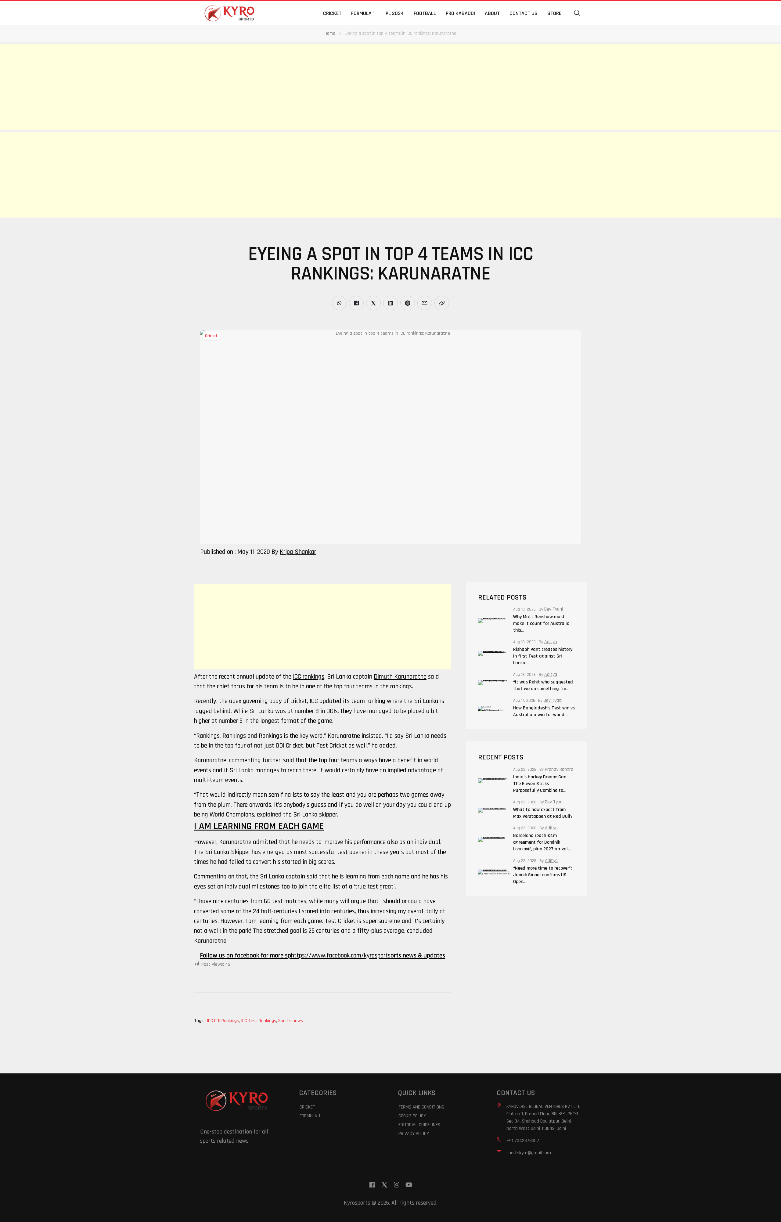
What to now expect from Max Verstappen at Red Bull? (543, 813)
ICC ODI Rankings (223, 1021)
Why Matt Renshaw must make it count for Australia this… (541, 623)
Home (330, 33)
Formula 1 (363, 13)
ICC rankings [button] (308, 676)
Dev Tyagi (553, 609)
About (492, 13)
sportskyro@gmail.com (528, 1153)
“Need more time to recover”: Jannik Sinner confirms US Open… (542, 875)
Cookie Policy (412, 1116)
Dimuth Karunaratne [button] (400, 676)
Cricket (332, 13)
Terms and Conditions (421, 1107)
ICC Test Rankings (259, 1021)
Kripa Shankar (298, 552)
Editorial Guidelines (419, 1125)
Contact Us (523, 13)
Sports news (290, 1021)
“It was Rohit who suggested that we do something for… (543, 685)
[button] (577, 13)
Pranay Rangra (559, 769)
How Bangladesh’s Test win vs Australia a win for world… (544, 711)
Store (554, 13)
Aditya (550, 642)
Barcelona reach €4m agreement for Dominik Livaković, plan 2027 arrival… (542, 842)
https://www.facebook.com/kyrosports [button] (340, 955)
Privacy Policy (413, 1133)
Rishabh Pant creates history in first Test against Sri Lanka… (542, 656)
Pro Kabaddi (460, 13)
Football (425, 13)
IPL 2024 (394, 13)
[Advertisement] (183, 87)
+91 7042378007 (522, 1140)
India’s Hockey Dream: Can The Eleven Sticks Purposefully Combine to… (539, 784)
